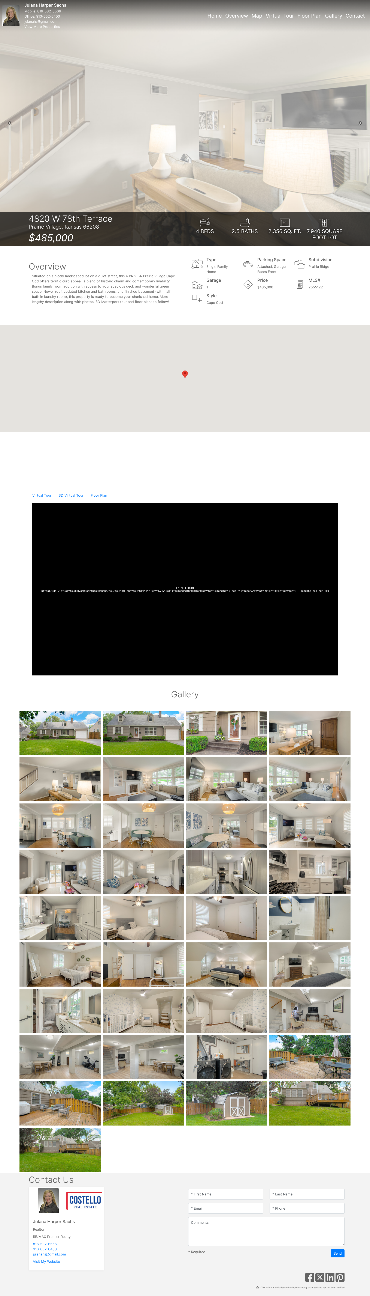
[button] (9, 123)
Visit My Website (46, 1261)
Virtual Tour (280, 16)
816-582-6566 (49, 11)
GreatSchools (331, 477)
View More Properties (42, 26)
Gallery (333, 16)
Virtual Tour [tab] (41, 495)
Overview (236, 16)
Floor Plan (309, 16)
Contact (355, 16)
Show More (44, 480)
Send (338, 1253)
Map (257, 16)
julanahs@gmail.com (40, 21)
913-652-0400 (48, 16)
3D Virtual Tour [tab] (71, 495)
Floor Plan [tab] (99, 495)
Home (214, 16)
